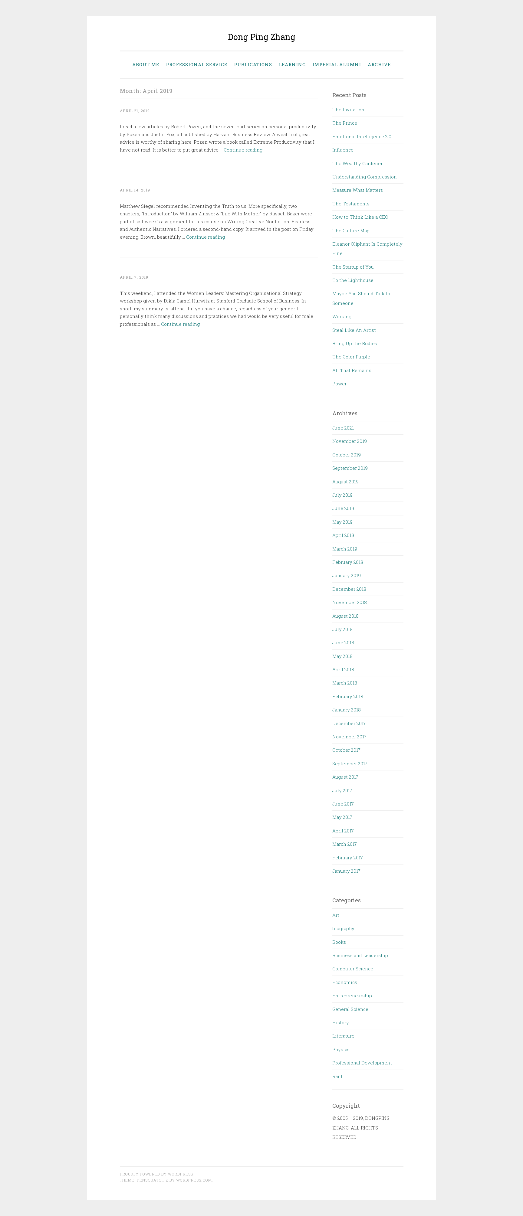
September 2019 (350, 468)
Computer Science (352, 969)
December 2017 (349, 723)
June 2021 (343, 428)
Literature (343, 1036)
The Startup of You (353, 267)
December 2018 (349, 589)
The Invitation (348, 109)
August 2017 (345, 777)
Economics (344, 982)
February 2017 (347, 858)
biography (343, 928)
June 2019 (343, 508)
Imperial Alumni (336, 64)
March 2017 (344, 844)
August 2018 (345, 616)
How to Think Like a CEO (360, 217)
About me (145, 64)
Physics (341, 1049)
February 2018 (347, 696)
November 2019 (349, 441)
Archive (379, 64)
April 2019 (343, 535)
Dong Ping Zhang (261, 36)
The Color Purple (351, 357)
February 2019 (347, 562)
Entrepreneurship (352, 995)
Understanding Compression (364, 177)
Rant (337, 1076)
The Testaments (351, 204)
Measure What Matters (357, 190)
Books (339, 942)
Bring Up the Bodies (354, 343)
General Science (350, 1009)
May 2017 (342, 817)
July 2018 (342, 629)
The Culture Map (351, 230)
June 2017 (343, 804)
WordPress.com (194, 1180)
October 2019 (346, 455)
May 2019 (342, 522)
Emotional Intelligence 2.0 (361, 136)
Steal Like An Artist (354, 330)
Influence (343, 150)
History (340, 1022)
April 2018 (343, 669)
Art (335, 915)
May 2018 (342, 656)
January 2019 (346, 575)
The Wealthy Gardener (357, 163)
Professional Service (196, 64)
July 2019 (342, 495)
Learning (292, 64)
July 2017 (342, 790)
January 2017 (346, 871)
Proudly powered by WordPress (156, 1174)
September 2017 (349, 763)
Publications (253, 64)
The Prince (344, 123)
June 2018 (343, 642)
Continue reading (243, 150)
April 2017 (343, 831)
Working (341, 316)
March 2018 (344, 683)
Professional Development (362, 1063)
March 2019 (344, 549)
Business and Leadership (360, 955)
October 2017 (346, 750)
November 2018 (349, 602)
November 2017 (349, 737)
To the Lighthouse (352, 280)
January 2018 (346, 710)
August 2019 (345, 482)
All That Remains (351, 370)
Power (339, 384)
